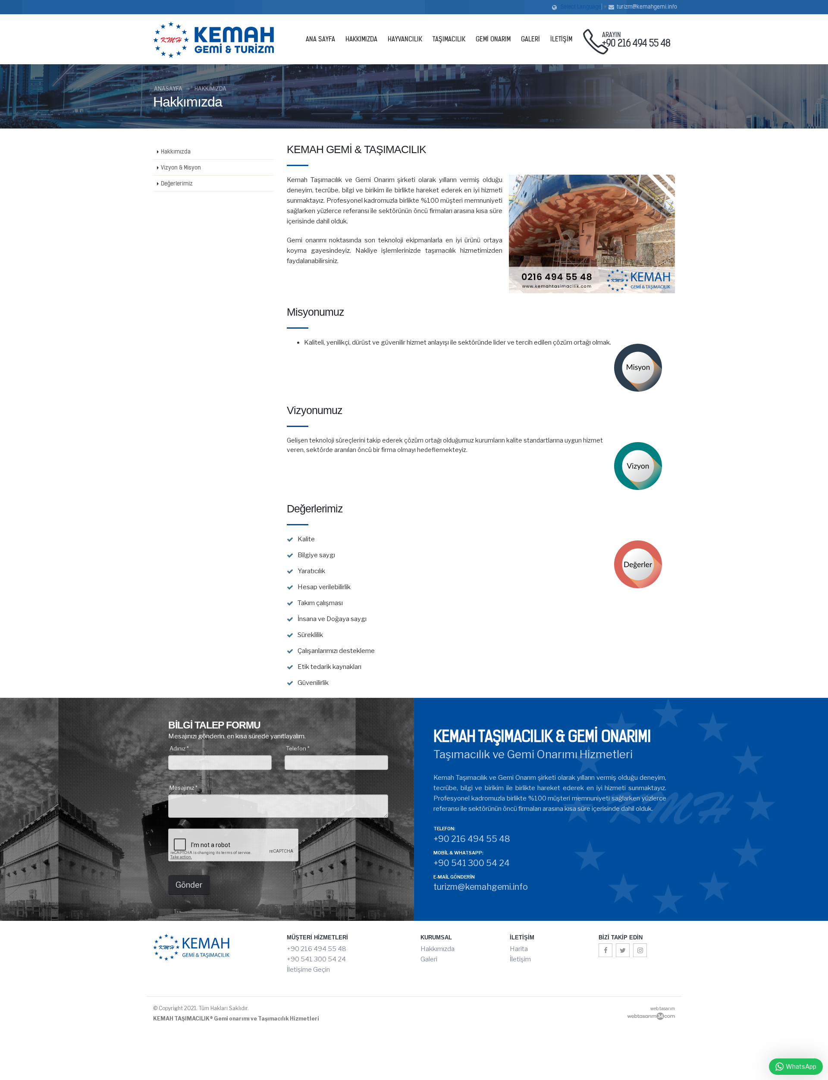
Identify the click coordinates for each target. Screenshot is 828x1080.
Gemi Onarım (493, 39)
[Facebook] (605, 950)
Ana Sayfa (320, 39)
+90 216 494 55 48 (316, 949)
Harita (519, 949)
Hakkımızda (361, 39)
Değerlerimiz (177, 183)
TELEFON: (444, 829)
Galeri (530, 39)
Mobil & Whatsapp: (458, 853)
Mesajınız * (183, 787)
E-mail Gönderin (454, 877)
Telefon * (298, 748)
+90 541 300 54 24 (316, 959)
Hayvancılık (405, 39)
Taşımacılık (449, 39)
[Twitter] (622, 950)
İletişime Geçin (308, 969)
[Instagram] (640, 950)
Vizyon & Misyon (181, 167)
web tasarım (662, 1008)
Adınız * (179, 748)
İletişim (561, 39)
